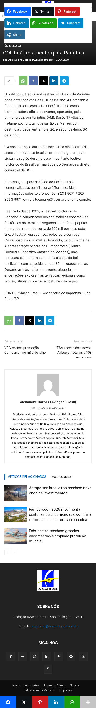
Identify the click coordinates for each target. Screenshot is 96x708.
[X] (43, 80)
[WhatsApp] (23, 80)
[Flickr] (22, 656)
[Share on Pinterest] (40, 702)
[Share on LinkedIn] (56, 702)
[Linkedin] (53, 80)
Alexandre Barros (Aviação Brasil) (30, 59)
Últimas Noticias (12, 45)
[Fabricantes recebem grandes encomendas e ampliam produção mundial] (15, 536)
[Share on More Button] (88, 702)
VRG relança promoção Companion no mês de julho (25, 350)
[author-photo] (48, 396)
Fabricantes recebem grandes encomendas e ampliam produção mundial (57, 536)
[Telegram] (64, 80)
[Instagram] (34, 656)
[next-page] (14, 552)
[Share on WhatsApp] (72, 702)
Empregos (65, 690)
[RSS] (58, 656)
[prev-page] (7, 552)
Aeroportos (31, 685)
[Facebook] (33, 80)
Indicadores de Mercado (39, 690)
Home (16, 685)
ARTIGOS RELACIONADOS (27, 477)
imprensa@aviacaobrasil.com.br (55, 626)
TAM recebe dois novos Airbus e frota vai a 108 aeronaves (74, 352)
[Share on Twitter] (24, 702)
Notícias (75, 685)
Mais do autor (62, 477)
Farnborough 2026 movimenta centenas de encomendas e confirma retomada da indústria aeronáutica (60, 514)
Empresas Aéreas (55, 685)
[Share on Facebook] (8, 702)
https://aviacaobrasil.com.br (48, 408)
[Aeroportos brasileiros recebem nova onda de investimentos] (15, 493)
